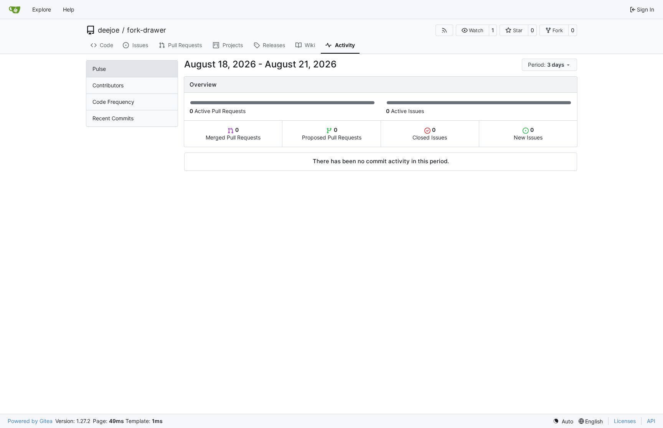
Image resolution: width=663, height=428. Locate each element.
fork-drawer (146, 30)
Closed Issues (429, 133)
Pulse (99, 69)
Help (68, 9)
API (651, 421)
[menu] (549, 65)
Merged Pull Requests (233, 133)
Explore (41, 9)
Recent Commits (113, 118)
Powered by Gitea (30, 421)
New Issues (528, 133)
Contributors (108, 85)
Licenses (625, 421)
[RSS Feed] (444, 30)
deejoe (108, 30)
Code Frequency (113, 101)
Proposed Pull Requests (331, 133)
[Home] (14, 9)
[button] (472, 30)
